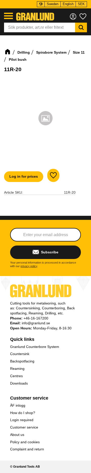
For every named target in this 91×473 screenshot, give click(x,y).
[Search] (81, 27)
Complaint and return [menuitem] (27, 449)
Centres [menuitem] (16, 376)
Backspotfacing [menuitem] (22, 361)
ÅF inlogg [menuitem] (17, 405)
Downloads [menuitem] (19, 383)
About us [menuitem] (17, 435)
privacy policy (28, 266)
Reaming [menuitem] (17, 369)
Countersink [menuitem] (19, 354)
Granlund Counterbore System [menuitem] (34, 347)
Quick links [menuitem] (22, 339)
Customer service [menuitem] (29, 398)
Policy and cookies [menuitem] (25, 442)
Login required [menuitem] (21, 420)
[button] (8, 15)
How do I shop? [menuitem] (22, 413)
